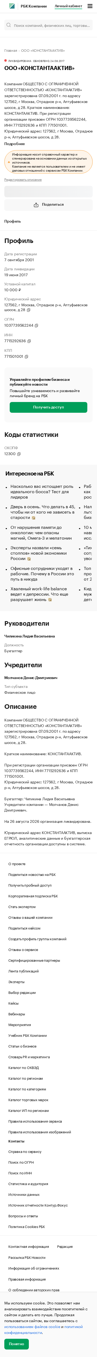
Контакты (16, 1141)
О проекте (16, 863)
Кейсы (13, 1002)
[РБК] (12, 6)
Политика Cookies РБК (26, 1226)
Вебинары (16, 1013)
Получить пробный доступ (29, 884)
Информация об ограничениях (33, 1267)
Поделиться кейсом (24, 927)
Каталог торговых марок (28, 1099)
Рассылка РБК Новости (27, 1257)
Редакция (65, 1246)
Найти (83, 25)
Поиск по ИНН (20, 1172)
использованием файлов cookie (32, 1326)
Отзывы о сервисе (23, 949)
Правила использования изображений (39, 1131)
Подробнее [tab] (14, 144)
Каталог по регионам (25, 1078)
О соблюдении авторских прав (34, 1289)
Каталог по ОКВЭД (23, 1067)
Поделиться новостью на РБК (32, 874)
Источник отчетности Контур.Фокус (38, 1204)
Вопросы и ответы (23, 1215)
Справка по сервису (24, 1151)
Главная (10, 50)
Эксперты (16, 981)
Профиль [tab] (12, 221)
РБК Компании (34, 6)
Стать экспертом (22, 906)
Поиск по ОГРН (20, 1161)
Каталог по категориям (27, 1088)
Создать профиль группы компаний (37, 938)
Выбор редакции (22, 992)
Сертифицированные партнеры (34, 960)
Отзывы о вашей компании (30, 917)
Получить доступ (48, 407)
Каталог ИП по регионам (28, 1110)
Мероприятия (19, 1024)
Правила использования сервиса (35, 1120)
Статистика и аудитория (28, 1183)
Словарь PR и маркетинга (29, 1056)
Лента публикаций (23, 970)
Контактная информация (28, 1246)
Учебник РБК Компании (27, 1035)
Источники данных (24, 1194)
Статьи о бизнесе (22, 1045)
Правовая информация (27, 1278)
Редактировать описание (23, 179)
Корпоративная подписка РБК (33, 895)
